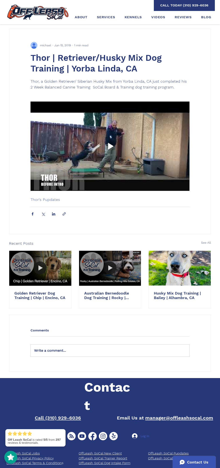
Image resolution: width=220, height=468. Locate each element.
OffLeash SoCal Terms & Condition (34, 463)
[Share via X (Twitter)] (43, 214)
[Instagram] (103, 436)
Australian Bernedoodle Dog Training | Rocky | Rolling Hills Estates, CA (107, 295)
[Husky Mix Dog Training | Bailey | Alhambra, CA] (180, 268)
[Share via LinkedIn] (54, 214)
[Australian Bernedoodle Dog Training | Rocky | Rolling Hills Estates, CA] (110, 268)
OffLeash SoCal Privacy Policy (30, 458)
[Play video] (110, 146)
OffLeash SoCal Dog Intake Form (104, 463)
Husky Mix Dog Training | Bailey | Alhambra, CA (177, 295)
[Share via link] (64, 214)
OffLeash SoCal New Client (100, 453)
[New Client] (71, 436)
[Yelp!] (113, 436)
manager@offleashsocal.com (179, 418)
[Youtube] (82, 436)
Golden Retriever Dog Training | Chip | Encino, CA (39, 295)
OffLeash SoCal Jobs (23, 453)
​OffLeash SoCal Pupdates (168, 453)
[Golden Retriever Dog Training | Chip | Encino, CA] (40, 268)
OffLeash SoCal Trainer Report (103, 458)
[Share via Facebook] (33, 214)
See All (206, 242)
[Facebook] (92, 436)
